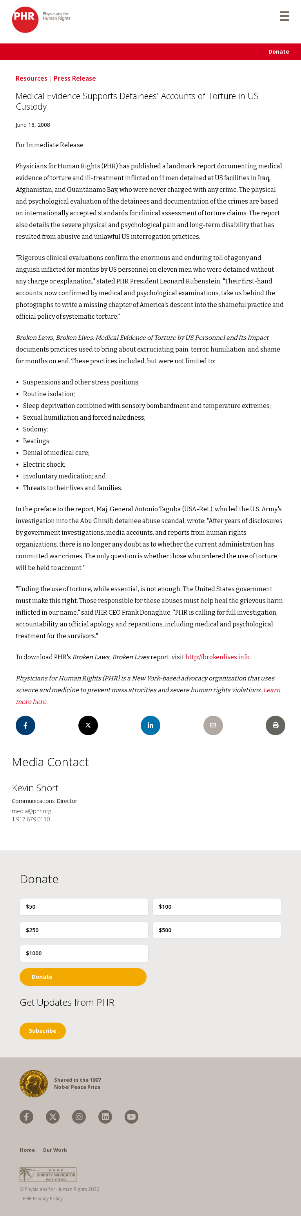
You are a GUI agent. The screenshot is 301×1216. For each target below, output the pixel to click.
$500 (165, 930)
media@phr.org (31, 811)
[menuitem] (26, 1117)
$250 (32, 930)
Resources (31, 78)
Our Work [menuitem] (54, 1149)
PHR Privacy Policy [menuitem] (43, 1198)
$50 (30, 906)
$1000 (34, 953)
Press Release (75, 78)
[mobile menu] (284, 15)
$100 (165, 906)
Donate (278, 51)
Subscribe (42, 1030)
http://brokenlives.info (217, 657)
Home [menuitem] (27, 1149)
